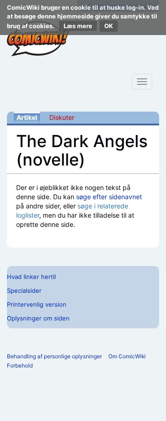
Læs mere (78, 26)
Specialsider (24, 290)
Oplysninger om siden (38, 318)
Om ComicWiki (127, 356)
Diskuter (61, 117)
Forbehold (20, 365)
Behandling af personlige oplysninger (54, 356)
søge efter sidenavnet (109, 197)
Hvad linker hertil (31, 276)
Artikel (27, 117)
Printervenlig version (36, 304)
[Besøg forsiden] (38, 38)
